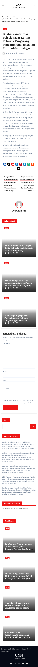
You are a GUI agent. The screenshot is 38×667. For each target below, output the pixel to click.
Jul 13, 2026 (14, 253)
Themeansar (5, 652)
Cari (6, 420)
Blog (5, 29)
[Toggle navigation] (3, 5)
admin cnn (11, 53)
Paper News (26, 649)
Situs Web (6, 389)
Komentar (6, 344)
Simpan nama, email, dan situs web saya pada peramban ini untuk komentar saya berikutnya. (18, 401)
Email (5, 380)
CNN (18, 4)
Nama (5, 371)
